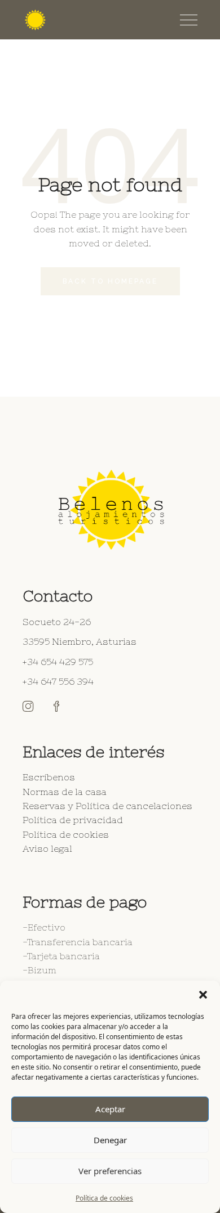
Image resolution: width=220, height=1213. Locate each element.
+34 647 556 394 (58, 681)
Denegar (110, 1139)
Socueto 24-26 (57, 622)
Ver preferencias (110, 1170)
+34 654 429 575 (58, 662)
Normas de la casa (65, 792)
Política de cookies (104, 1198)
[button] (203, 994)
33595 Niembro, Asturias (80, 641)
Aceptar (110, 1109)
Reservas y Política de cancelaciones (107, 806)
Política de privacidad (73, 820)
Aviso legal (47, 848)
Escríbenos (49, 777)
